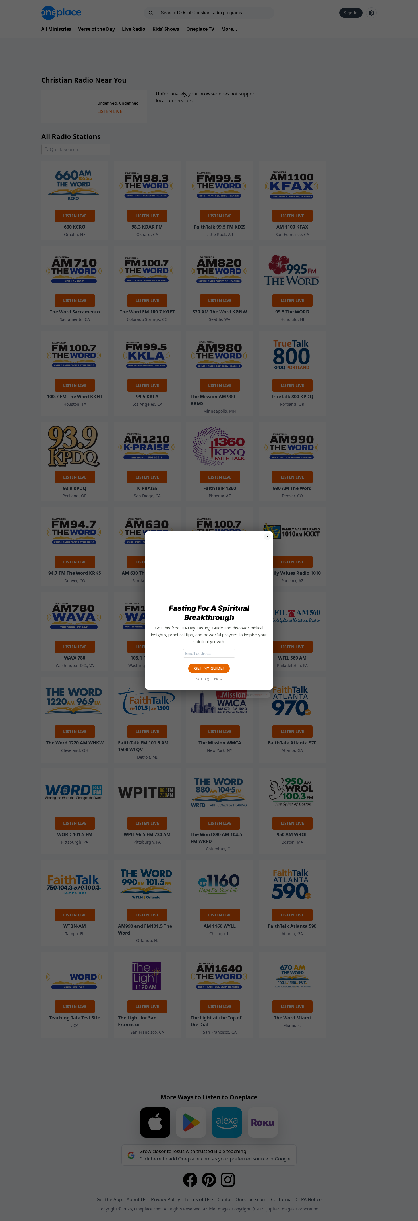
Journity (260, 694)
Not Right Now (209, 678)
